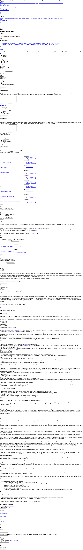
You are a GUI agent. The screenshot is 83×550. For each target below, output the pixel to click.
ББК (3, 83)
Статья (1, 221)
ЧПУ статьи (2, 211)
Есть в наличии (5, 80)
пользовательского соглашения (13, 540)
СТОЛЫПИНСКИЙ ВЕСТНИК (58, 3)
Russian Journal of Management (4, 172)
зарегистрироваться (35, 233)
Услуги (30, 233)
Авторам (1, 5)
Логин (1, 547)
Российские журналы (6, 57)
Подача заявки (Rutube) (3, 516)
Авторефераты (5, 56)
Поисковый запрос (3, 85)
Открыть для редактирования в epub (31, 158)
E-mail (1, 536)
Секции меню (2, 212)
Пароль (1, 548)
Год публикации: (2, 133)
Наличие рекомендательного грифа (8, 84)
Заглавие (1, 74)
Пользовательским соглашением (64, 0)
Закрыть (2, 87)
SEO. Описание (2, 218)
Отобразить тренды (4, 86)
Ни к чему (2, 209)
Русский (3, 15)
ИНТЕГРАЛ (2, 3)
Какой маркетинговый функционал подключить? (7, 220)
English (3, 16)
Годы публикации (3, 65)
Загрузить (10, 103)
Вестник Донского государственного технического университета (10, 201)
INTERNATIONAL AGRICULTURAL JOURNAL (26, 3)
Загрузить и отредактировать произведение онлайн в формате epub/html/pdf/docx (12, 150)
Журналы (1, 2)
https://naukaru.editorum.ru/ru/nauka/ (62, 326)
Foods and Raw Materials (3, 167)
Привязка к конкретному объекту (5, 260)
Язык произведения (3, 67)
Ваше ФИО (2, 529)
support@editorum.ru (11, 505)
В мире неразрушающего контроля (5, 191)
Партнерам (5, 5)
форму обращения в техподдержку (10, 506)
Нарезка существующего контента (5, 152)
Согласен (2, 1)
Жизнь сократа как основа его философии (6, 246)
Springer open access (6, 61)
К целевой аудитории (7, 209)
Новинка (4, 81)
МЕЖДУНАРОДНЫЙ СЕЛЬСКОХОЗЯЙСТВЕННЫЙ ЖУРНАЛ (43, 3)
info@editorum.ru (5, 313)
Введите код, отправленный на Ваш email (6, 541)
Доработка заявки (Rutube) (4, 517)
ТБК (3, 82)
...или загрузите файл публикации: (5, 131)
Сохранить (5, 283)
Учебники (5, 4)
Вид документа (2, 72)
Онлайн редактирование (29, 157)
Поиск (4, 87)
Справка (1, 49)
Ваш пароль (2, 537)
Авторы (1, 68)
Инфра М (4, 59)
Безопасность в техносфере (4, 186)
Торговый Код (2, 73)
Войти (18, 291)
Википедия (4, 109)
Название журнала (3, 77)
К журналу (12, 209)
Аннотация (2, 76)
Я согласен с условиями (4, 540)
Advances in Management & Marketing (5, 162)
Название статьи (2, 213)
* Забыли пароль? (21, 291)
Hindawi (4, 60)
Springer (4, 62)
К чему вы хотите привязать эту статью (6, 208)
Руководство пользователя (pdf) (5, 513)
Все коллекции (5, 55)
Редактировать (26, 165)
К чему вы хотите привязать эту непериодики (7, 258)
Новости (8, 5)
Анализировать (6, 115)
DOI (1, 75)
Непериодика (2, 271)
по (3, 66)
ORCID (1, 69)
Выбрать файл (11, 151)
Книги (1, 8)
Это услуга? (2, 269)
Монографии (2, 4)
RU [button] (0, 14)
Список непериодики (3, 242)
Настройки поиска (3, 53)
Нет (1, 270)
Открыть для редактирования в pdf (31, 159)
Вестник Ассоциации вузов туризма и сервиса (7, 196)
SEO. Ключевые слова (3, 214)
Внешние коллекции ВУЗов (7, 110)
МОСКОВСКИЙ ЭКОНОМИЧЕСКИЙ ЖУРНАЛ (11, 3)
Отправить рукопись (3, 12)
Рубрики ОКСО (2, 78)
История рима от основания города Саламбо (7, 251)
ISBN (1, 79)
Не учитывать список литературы (6, 134)
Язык (1, 261)
